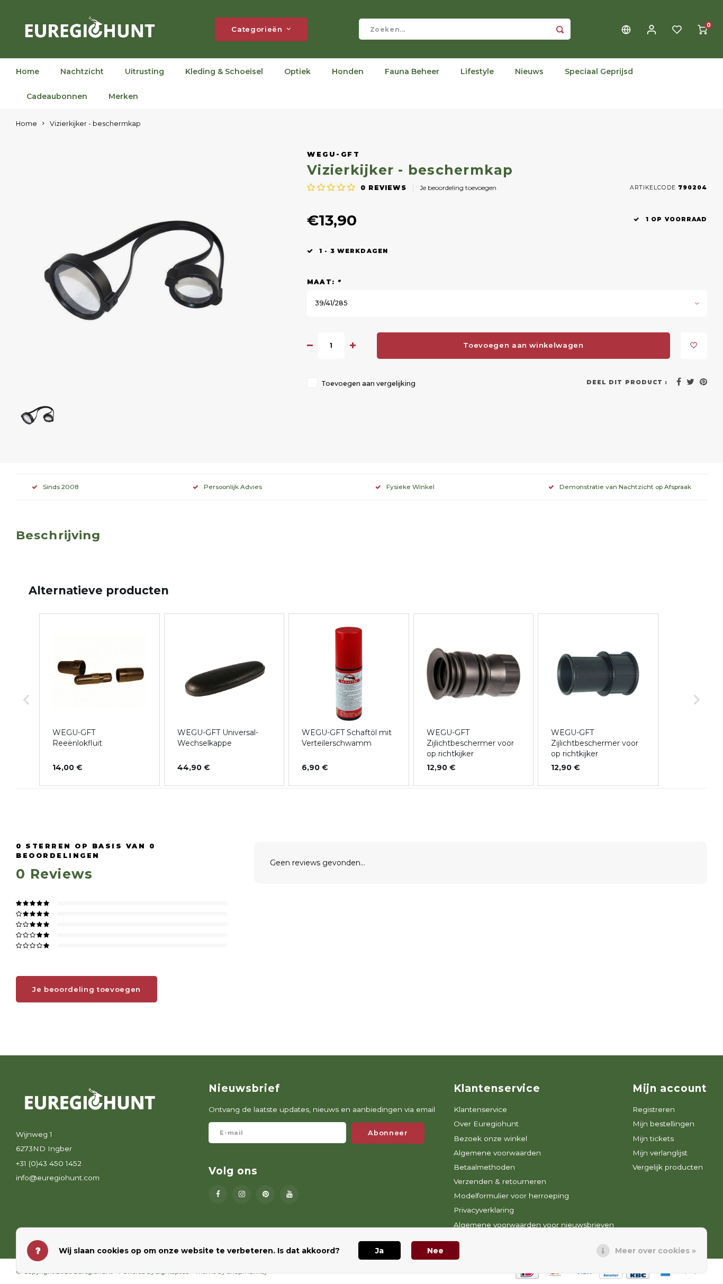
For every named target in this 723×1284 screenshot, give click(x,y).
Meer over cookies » (655, 1250)
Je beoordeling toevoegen (458, 188)
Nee (435, 1250)
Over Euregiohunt (486, 1123)
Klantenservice (480, 1109)
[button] (26, 699)
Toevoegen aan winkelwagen (523, 345)
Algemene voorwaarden (497, 1153)
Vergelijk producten (667, 1167)
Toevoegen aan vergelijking (368, 383)
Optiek (297, 71)
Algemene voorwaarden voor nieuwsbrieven (534, 1224)
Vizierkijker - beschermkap (95, 124)
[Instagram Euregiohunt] (241, 1194)
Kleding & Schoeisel (224, 71)
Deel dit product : (626, 382)
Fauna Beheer (412, 71)
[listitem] (99, 699)
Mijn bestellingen (663, 1123)
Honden (348, 71)
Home (27, 71)
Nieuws (529, 71)
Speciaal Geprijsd (599, 71)
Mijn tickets (653, 1138)
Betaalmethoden (484, 1167)
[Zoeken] (560, 29)
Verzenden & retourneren (500, 1181)
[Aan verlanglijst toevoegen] (694, 345)
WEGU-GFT (333, 154)
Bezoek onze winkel (490, 1138)
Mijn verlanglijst (660, 1153)
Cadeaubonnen (56, 96)
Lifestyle (477, 71)
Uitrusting (144, 71)
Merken (123, 96)
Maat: (324, 282)
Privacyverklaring (484, 1210)
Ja (379, 1250)
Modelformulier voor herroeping (511, 1195)
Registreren (653, 1109)
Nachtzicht (82, 71)
